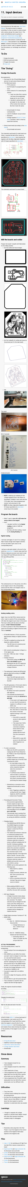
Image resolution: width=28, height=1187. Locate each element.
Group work (7, 64)
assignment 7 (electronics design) (10, 36)
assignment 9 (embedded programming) (11, 38)
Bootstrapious (15, 1183)
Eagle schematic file (20, 1149)
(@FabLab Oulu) (7, 7)
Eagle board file (8, 1149)
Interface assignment (6, 1025)
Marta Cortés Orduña (15, 2)
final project (4, 41)
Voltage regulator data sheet (11, 1046)
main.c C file (7, 1143)
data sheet (12, 137)
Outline (6, 1152)
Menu (22, 7)
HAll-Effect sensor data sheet (12, 1044)
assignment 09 (10, 551)
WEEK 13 (12, 1017)
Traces (6, 1154)
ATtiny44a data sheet (10, 1041)
